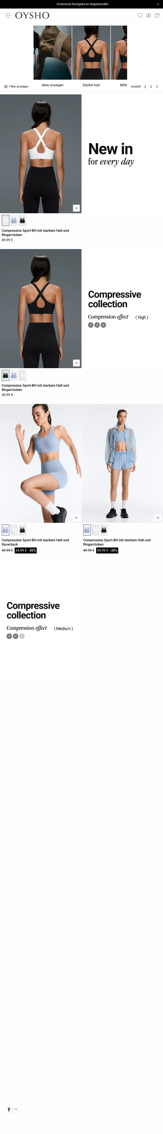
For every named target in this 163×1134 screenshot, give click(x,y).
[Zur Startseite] (32, 15)
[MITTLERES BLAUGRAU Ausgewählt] (5, 530)
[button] (157, 15)
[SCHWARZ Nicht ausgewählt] (22, 220)
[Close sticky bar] (158, 4)
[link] (148, 15)
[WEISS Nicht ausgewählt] (22, 375)
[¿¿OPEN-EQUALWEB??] (12, 1109)
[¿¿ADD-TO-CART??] (76, 208)
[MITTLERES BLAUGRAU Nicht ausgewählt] (14, 220)
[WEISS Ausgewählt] (5, 220)
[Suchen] (140, 15)
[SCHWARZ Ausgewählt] (5, 375)
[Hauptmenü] (8, 15)
